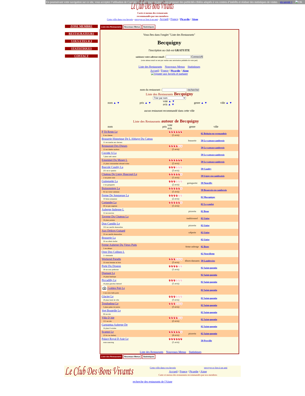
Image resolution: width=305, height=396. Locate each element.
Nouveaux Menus (132, 27)
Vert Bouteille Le (111, 310)
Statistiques (148, 27)
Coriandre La (109, 202)
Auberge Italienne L (113, 209)
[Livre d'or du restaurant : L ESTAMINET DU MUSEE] (176, 160)
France (174, 19)
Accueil (164, 19)
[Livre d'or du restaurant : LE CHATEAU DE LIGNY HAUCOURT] (176, 174)
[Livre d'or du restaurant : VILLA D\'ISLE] (176, 317)
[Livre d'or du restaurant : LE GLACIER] (176, 296)
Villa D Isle (108, 317)
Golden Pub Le (116, 288)
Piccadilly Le (109, 280)
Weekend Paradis (111, 258)
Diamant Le (108, 273)
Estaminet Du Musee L (114, 160)
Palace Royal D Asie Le (115, 338)
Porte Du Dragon (111, 266)
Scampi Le (108, 331)
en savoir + (286, 2)
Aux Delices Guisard (113, 230)
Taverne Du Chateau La (115, 216)
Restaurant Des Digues (114, 145)
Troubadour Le (110, 303)
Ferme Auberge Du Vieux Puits (119, 244)
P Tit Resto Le (110, 131)
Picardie (185, 19)
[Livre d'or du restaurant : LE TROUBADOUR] (176, 303)
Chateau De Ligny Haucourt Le (119, 174)
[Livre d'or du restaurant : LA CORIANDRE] (176, 202)
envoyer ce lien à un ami (146, 19)
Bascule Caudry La (112, 167)
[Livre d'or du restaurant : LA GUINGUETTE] (176, 181)
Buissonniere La (111, 188)
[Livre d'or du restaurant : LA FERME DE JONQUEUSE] (176, 195)
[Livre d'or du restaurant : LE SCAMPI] (176, 331)
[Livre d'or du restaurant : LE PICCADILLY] (176, 280)
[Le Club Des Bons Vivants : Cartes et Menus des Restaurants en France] (152, 9)
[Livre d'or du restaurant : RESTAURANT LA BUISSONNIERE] (176, 188)
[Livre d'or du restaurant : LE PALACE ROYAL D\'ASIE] (176, 338)
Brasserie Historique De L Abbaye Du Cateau (127, 138)
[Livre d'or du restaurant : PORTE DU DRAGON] (176, 266)
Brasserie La (109, 237)
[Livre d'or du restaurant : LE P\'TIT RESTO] (176, 131)
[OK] (298, 2)
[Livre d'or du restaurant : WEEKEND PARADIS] (176, 258)
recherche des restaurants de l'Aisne (152, 381)
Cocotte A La (109, 152)
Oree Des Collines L (113, 251)
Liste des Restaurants (111, 27)
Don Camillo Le (111, 223)
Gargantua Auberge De (115, 324)
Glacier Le (107, 296)
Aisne (195, 19)
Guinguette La (110, 181)
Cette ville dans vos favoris (120, 19)
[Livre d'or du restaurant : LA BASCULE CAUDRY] (176, 167)
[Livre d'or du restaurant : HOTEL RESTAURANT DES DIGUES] (176, 145)
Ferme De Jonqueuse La (115, 195)
